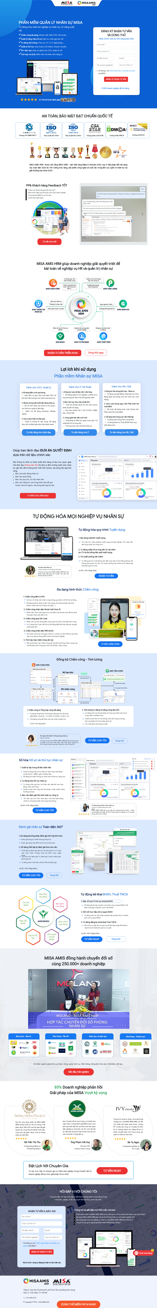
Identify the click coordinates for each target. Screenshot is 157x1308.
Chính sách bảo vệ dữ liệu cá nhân (122, 71)
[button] (33, 998)
